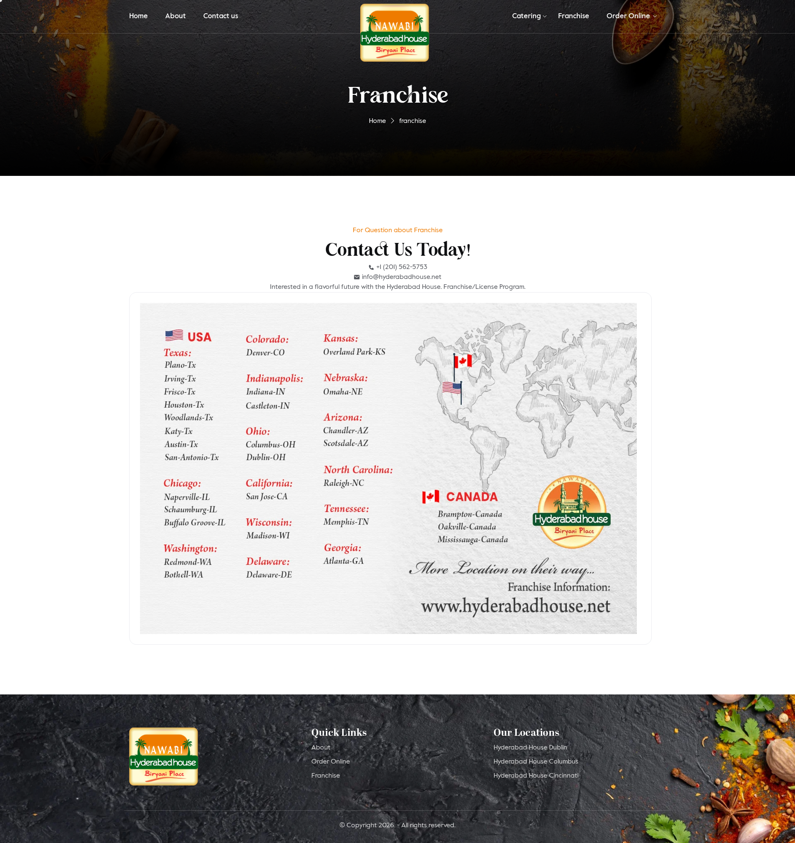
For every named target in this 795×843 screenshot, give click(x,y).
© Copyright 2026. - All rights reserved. (397, 825)
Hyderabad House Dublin (530, 748)
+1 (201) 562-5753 (401, 267)
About (175, 16)
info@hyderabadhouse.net (400, 277)
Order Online (628, 16)
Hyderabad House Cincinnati (536, 776)
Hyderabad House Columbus (536, 762)
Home (138, 16)
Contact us (220, 16)
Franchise (573, 16)
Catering (526, 16)
